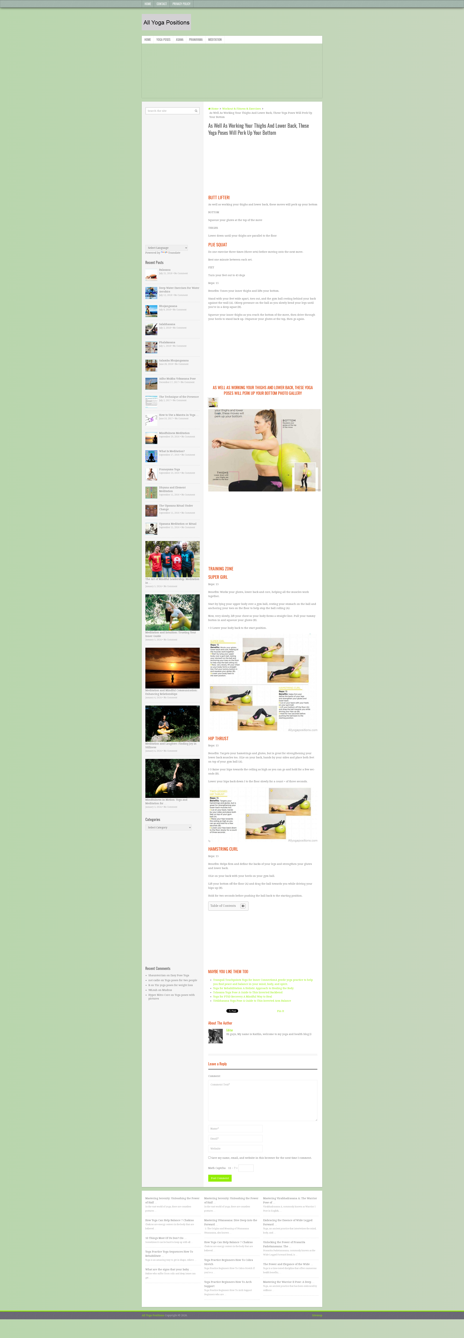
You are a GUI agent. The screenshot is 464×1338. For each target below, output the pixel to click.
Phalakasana (167, 342)
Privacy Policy (181, 4)
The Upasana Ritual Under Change (176, 507)
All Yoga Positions (153, 1315)
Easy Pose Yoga (180, 975)
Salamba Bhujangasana (174, 360)
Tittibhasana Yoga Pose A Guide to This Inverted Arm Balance (252, 1000)
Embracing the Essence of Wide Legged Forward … (287, 1222)
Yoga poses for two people (181, 980)
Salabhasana (167, 324)
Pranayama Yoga (169, 469)
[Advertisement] (232, 72)
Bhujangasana (168, 306)
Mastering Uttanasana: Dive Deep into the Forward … (230, 1222)
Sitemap (317, 1315)
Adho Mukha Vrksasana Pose (177, 378)
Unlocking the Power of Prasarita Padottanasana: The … (284, 1244)
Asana (179, 39)
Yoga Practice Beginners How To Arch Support (228, 1284)
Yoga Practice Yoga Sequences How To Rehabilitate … (169, 1253)
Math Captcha (217, 1168)
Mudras (167, 990)
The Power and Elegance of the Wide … (288, 1264)
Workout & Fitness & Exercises (241, 108)
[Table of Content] (243, 906)
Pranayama (196, 39)
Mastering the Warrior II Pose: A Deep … (288, 1281)
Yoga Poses (163, 39)
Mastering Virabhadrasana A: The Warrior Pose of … (290, 1200)
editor (229, 1030)
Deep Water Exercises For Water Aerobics (179, 289)
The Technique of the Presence (179, 396)
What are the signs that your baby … (168, 1269)
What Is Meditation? (172, 451)
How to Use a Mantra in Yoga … (179, 414)
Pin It (280, 1011)
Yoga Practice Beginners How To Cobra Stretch (228, 1262)
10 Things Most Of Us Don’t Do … (166, 1238)
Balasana (165, 269)
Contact (162, 4)
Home (148, 4)
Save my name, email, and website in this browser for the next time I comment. (261, 1157)
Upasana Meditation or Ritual (177, 523)
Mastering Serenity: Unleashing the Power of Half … (172, 1200)
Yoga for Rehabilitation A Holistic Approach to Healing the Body (253, 988)
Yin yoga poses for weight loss (174, 985)
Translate (174, 252)
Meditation (215, 39)
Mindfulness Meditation (174, 433)
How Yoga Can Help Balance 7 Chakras (169, 1220)
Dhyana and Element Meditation (172, 489)
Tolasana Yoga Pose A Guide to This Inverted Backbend (248, 992)
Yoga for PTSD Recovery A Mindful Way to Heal (242, 996)
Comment (214, 1076)
